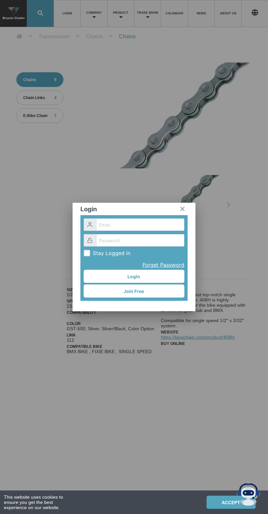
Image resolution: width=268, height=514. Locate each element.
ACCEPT (231, 502)
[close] (182, 209)
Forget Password (163, 265)
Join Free (134, 291)
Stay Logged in (111, 253)
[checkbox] (87, 253)
